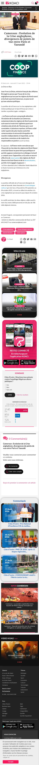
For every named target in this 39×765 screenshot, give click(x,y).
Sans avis (9, 390)
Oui (8, 385)
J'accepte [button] (10, 762)
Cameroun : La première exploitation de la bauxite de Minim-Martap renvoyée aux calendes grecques (17, 8)
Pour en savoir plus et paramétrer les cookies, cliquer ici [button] (18, 756)
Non (8, 387)
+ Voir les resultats (22, 395)
